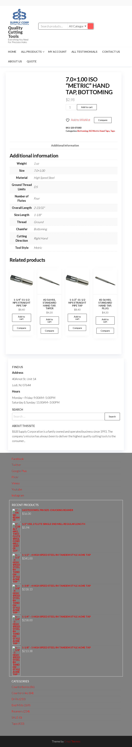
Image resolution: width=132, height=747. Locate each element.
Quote (32, 61)
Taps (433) (18, 723)
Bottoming (82, 131)
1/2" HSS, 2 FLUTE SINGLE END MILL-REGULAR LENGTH (53, 524)
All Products (31, 51)
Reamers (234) (21, 711)
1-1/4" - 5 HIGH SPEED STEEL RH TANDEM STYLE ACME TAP (56, 616)
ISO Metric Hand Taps (99, 131)
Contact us (111, 51)
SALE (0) (17, 717)
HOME (12, 51)
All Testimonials (84, 51)
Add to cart (87, 107)
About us (15, 61)
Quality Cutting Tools (15, 32)
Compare (102, 120)
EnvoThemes (72, 741)
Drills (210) (19, 699)
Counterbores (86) (23, 687)
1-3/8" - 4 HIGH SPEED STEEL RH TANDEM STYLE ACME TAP (56, 586)
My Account (57, 51)
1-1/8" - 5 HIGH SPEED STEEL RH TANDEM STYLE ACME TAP (56, 647)
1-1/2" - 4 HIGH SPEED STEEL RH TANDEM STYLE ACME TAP (56, 555)
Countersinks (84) (22, 693)
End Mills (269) (21, 705)
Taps (112, 131)
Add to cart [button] (21, 317)
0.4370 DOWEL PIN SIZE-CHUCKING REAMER (47, 510)
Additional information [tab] (65, 145)
